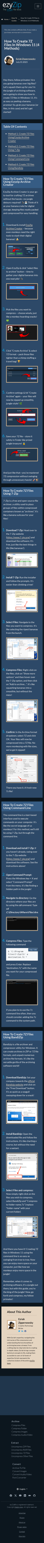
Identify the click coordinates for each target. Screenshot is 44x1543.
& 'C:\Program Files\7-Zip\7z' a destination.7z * (22, 953)
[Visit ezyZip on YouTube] (20, 1495)
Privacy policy (22, 1527)
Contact (22, 1532)
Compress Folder (19, 1428)
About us (22, 1522)
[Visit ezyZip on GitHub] (34, 1495)
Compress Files (18, 1425)
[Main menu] (38, 6)
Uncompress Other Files (22, 1456)
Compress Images (19, 1431)
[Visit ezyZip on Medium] (30, 1495)
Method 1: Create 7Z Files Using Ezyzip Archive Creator (21, 137)
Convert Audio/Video (22, 1474)
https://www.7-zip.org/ (18, 537)
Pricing (22, 1518)
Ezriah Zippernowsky (26, 58)
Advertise (22, 1513)
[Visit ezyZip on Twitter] (15, 1495)
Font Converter (19, 1477)
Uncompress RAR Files (21, 1449)
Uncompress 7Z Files (20, 1453)
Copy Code (33, 950)
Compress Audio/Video (22, 1434)
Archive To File (18, 1468)
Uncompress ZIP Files (21, 1446)
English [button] (22, 1489)
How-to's (22, 1536)
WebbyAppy (19, 1507)
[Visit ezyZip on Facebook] (11, 1495)
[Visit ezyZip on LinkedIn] (25, 1495)
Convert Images (19, 1471)
